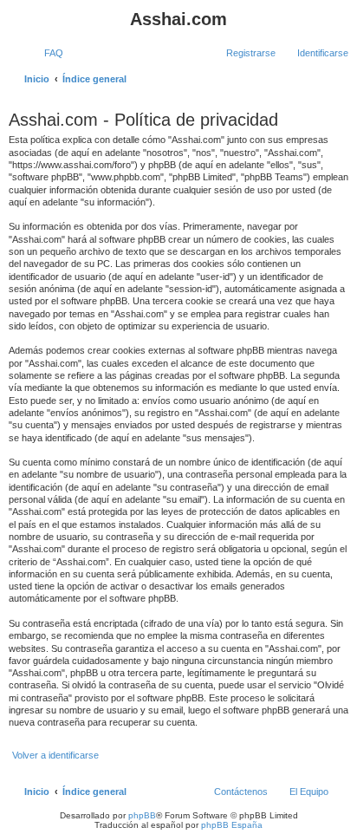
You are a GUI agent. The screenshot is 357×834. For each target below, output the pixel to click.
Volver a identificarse (55, 755)
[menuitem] (46, 53)
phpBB (142, 815)
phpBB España (232, 825)
